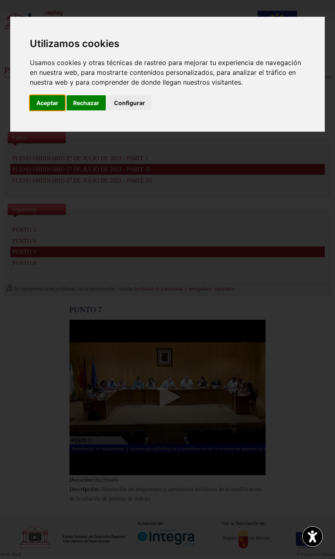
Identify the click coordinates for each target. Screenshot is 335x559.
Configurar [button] (129, 102)
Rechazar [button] (86, 102)
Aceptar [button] (47, 102)
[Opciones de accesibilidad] (312, 536)
